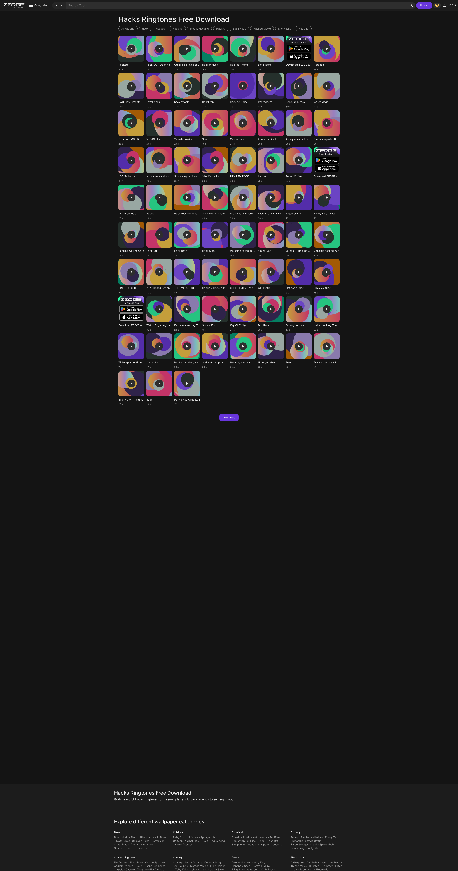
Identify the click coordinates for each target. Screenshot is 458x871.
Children (178, 832)
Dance (236, 857)
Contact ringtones (125, 857)
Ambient (335, 862)
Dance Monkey (241, 862)
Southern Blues (123, 848)
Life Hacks (284, 28)
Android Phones (123, 865)
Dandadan (312, 862)
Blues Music (121, 837)
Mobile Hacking (199, 28)
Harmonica (158, 840)
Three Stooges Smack (304, 844)
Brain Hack (239, 28)
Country (177, 857)
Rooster (187, 844)
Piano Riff (272, 840)
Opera (265, 844)
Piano (261, 840)
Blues (117, 832)
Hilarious (318, 837)
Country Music (181, 862)
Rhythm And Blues (142, 844)
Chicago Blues (140, 840)
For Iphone (136, 862)
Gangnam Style (241, 865)
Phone (148, 865)
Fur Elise (275, 837)
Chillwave (327, 865)
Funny (294, 837)
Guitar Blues (121, 844)
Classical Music (241, 837)
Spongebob (208, 837)
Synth (324, 862)
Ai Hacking (128, 28)
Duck (198, 840)
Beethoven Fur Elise (244, 840)
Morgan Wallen (199, 865)
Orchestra (253, 844)
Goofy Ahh (312, 848)
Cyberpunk (297, 862)
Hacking (178, 28)
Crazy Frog (297, 848)
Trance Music (299, 865)
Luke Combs (217, 865)
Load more (229, 417)
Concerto (276, 844)
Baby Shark (180, 837)
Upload (424, 5)
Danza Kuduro (261, 865)
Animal (189, 840)
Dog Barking (217, 840)
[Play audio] (131, 49)
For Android (121, 862)
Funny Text (332, 837)
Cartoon (178, 840)
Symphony (238, 844)
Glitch (338, 865)
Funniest (305, 837)
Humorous (297, 840)
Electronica (297, 857)
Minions (193, 837)
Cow (178, 844)
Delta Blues (123, 840)
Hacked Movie (262, 28)
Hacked (160, 28)
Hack (145, 28)
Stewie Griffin (313, 840)
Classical (237, 832)
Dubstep (314, 865)
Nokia (138, 865)
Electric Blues (139, 837)
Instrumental (259, 837)
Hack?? (220, 28)
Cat (205, 840)
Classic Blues (142, 848)
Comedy (296, 832)
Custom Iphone (154, 862)
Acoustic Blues (158, 837)
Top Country (180, 865)
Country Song (212, 862)
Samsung (160, 865)
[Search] (411, 5)
